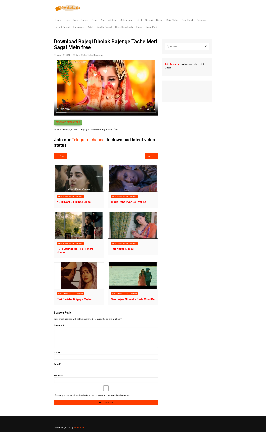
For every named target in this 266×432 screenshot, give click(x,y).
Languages (78, 27)
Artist (90, 27)
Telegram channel (88, 139)
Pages (139, 27)
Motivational (126, 20)
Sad (103, 20)
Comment (60, 325)
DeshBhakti (187, 20)
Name (58, 352)
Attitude (112, 20)
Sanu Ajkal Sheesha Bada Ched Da (133, 299)
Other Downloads (124, 27)
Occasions (202, 20)
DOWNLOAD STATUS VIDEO (68, 122)
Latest (138, 20)
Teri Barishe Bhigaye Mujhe (74, 299)
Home (58, 20)
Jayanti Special (62, 27)
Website (58, 375)
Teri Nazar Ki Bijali (122, 249)
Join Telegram (172, 64)
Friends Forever (80, 20)
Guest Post (151, 27)
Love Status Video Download (89, 55)
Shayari (149, 20)
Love (67, 20)
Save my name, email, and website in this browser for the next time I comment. (93, 395)
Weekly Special (104, 27)
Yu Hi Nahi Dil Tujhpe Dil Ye (74, 202)
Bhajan (159, 20)
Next (150, 156)
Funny (95, 20)
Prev (62, 156)
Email (57, 364)
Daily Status (172, 20)
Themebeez (80, 427)
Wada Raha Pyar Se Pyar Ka (128, 202)
